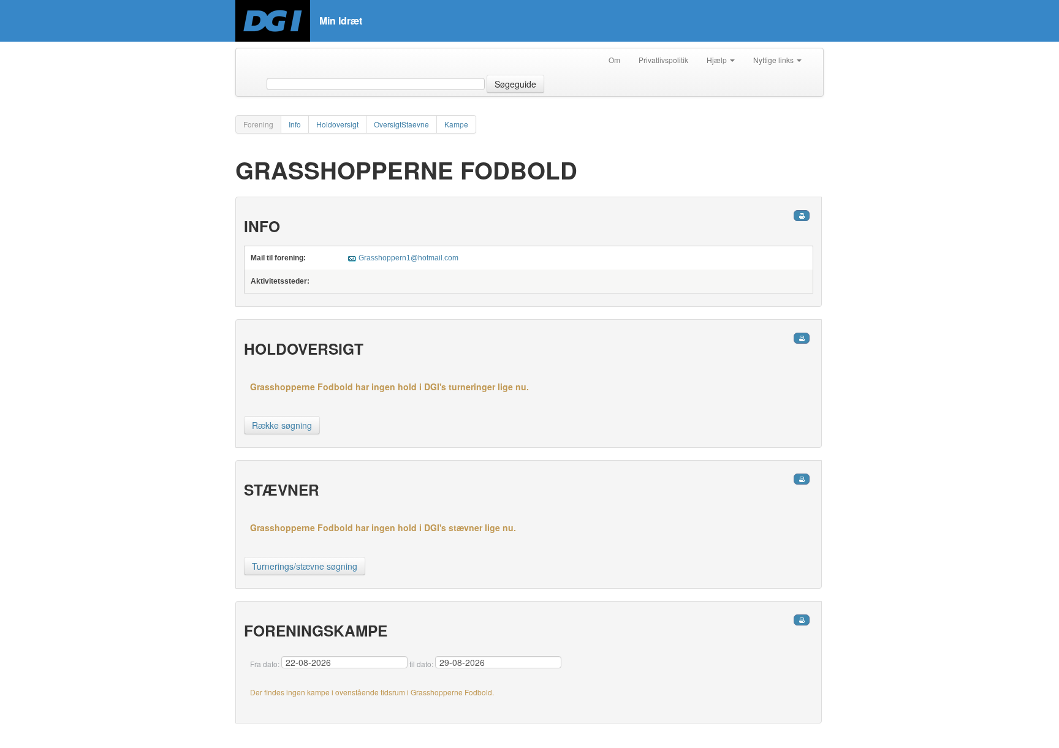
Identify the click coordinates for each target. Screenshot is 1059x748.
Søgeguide (515, 84)
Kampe (456, 124)
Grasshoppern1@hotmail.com (408, 258)
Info (295, 124)
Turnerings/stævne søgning (304, 566)
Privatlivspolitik (663, 60)
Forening (258, 124)
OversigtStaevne (401, 124)
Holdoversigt (337, 124)
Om (614, 60)
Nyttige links (774, 60)
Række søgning (282, 425)
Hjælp (718, 60)
